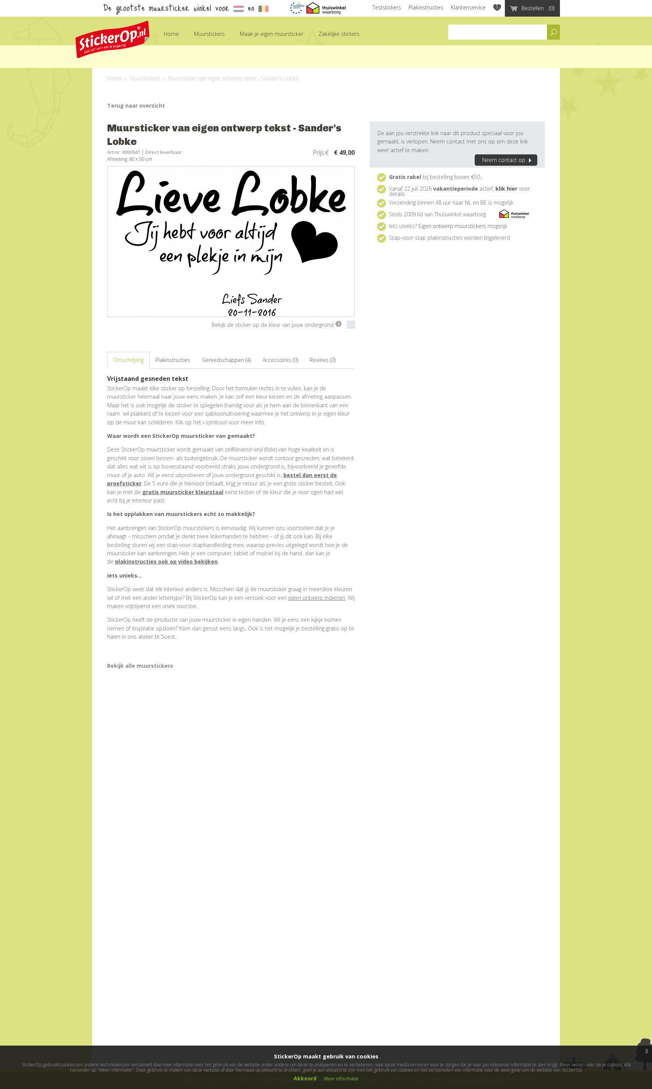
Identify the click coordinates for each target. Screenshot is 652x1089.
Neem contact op (503, 159)
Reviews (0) (322, 360)
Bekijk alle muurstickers (140, 665)
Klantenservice (468, 7)
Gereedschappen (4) (226, 360)
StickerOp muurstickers (112, 39)
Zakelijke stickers (339, 33)
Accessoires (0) (280, 360)
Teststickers (386, 7)
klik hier (506, 188)
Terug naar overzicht (136, 105)
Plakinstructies (426, 7)
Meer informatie (341, 1078)
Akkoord (305, 1078)
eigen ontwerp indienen (316, 597)
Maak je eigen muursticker (271, 33)
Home (171, 33)
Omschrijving (128, 360)
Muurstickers (209, 33)
